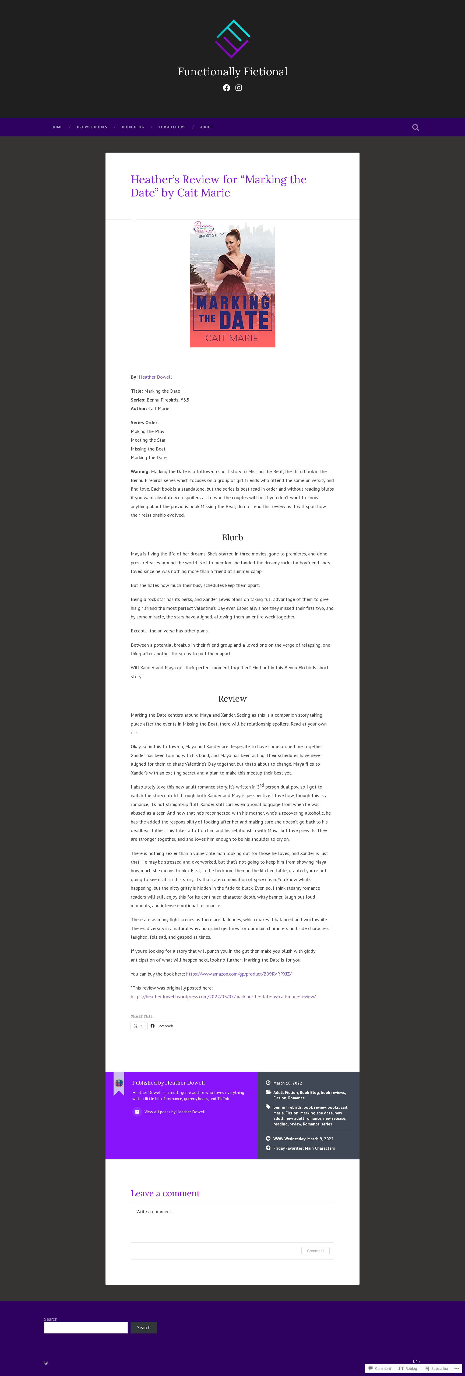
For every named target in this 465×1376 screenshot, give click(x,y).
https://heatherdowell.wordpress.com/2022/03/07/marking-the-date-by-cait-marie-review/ (223, 996)
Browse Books (92, 127)
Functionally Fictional (232, 71)
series (326, 1124)
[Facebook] (226, 86)
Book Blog (133, 127)
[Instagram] (238, 86)
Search (50, 1319)
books (333, 1107)
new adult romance (303, 1118)
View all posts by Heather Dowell (174, 1111)
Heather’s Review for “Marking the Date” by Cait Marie (219, 185)
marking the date (316, 1112)
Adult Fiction (285, 1092)
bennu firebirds (287, 1107)
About (207, 127)
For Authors (172, 127)
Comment (315, 1250)
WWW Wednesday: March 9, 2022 (303, 1138)
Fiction (279, 1097)
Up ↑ (417, 1362)
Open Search (415, 127)
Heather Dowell (155, 377)
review (295, 1124)
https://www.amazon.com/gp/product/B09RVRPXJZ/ (238, 974)
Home (56, 127)
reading (280, 1124)
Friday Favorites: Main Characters (304, 1148)
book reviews (333, 1092)
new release (334, 1118)
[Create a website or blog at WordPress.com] (46, 1363)
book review (315, 1107)
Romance (296, 1097)
